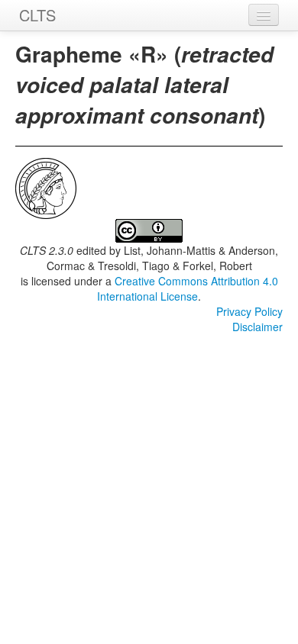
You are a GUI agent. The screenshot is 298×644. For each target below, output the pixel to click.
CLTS (37, 15)
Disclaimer (257, 326)
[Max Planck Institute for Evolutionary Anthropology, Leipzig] (45, 187)
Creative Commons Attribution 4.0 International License (187, 288)
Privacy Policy (249, 311)
